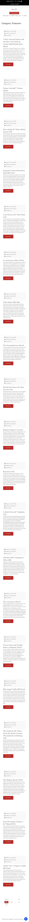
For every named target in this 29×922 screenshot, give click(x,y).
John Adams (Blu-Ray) (11, 302)
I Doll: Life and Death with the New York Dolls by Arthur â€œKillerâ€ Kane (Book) (13, 43)
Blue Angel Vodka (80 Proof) (14, 689)
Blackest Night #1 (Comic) (13, 430)
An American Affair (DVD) (13, 260)
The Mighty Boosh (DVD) (13, 780)
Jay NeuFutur (13, 33)
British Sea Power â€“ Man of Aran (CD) (13, 388)
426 (12, 902)
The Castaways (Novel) (12, 602)
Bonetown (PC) (9, 472)
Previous (6, 899)
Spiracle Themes (23, 919)
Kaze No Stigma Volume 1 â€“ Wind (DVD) (13, 823)
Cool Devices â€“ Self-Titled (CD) (14, 216)
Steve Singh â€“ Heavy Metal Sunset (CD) (14, 130)
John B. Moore (13, 123)
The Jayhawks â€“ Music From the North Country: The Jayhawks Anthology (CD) (13, 734)
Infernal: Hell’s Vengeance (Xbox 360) (13, 559)
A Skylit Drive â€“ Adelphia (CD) (14, 513)
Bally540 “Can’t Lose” (12, 15)
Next (6, 905)
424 (19, 899)
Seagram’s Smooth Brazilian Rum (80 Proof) (14, 171)
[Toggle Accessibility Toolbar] (26, 919)
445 (19, 902)
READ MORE (8, 64)
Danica (11, 465)
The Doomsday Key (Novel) (13, 345)
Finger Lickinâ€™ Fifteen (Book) (13, 89)
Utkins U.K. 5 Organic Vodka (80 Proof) (14, 867)
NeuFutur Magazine (9, 919)
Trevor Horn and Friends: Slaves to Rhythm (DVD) (13, 646)
